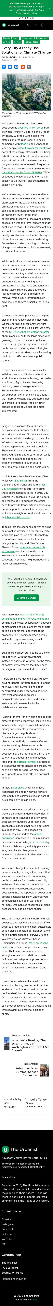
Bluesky (6, 1219)
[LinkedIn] (28, 18)
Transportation (31, 42)
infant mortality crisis (17, 517)
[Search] (36, 25)
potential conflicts (27, 761)
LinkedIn (7, 1234)
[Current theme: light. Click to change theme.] (41, 25)
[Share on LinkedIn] (16, 67)
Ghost (34, 1299)
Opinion (6, 42)
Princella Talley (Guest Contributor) (19, 57)
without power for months (32, 148)
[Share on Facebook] (10, 67)
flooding (25, 143)
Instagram (8, 1224)
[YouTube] (31, 18)
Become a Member (26, 597)
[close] (49, 8)
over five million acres (30, 127)
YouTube (7, 1239)
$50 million (21, 480)
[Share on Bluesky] (4, 67)
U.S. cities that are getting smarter (29, 331)
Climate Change (10, 38)
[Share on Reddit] (23, 67)
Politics (17, 42)
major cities (17, 787)
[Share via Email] (29, 67)
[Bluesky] (20, 18)
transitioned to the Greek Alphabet (22, 172)
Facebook (8, 1229)
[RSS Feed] (33, 18)
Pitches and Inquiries (14, 1278)
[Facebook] (25, 18)
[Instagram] (22, 18)
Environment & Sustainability (35, 38)
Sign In (30, 25)
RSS (4, 1244)
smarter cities (38, 842)
